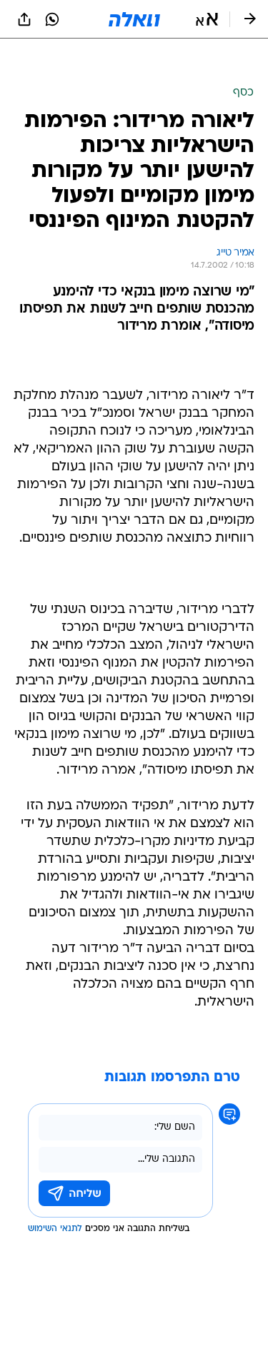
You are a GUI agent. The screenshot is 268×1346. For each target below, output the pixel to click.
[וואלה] (134, 19)
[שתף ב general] (24, 19)
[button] (207, 19)
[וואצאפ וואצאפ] (52, 19)
